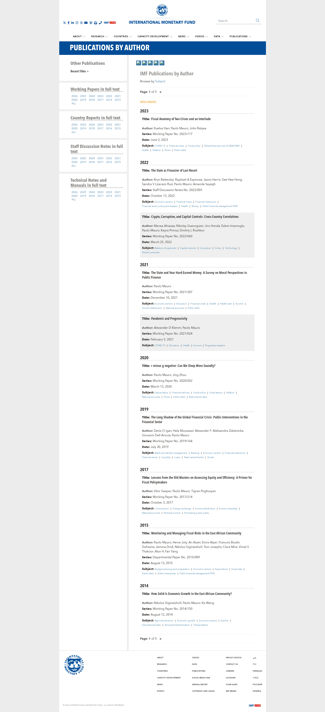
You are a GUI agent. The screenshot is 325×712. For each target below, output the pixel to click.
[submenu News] (188, 36)
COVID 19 (160, 146)
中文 (255, 664)
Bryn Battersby (164, 179)
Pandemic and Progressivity (169, 318)
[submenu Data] (222, 36)
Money (195, 206)
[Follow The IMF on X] (64, 22)
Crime (218, 248)
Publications (239, 37)
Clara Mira (230, 547)
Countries (121, 37)
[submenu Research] (106, 36)
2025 (83, 96)
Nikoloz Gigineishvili (188, 547)
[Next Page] (159, 91)
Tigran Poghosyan (203, 491)
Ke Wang (208, 603)
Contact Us (232, 664)
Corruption (205, 248)
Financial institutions (205, 202)
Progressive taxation (215, 346)
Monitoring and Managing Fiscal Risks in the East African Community (196, 533)
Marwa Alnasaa (164, 226)
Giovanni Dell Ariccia (156, 435)
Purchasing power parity (196, 513)
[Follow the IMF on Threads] (81, 22)
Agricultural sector (164, 621)
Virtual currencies (150, 252)
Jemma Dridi (164, 547)
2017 (100, 100)
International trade (151, 625)
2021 (118, 96)
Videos (199, 37)
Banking (195, 453)
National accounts (175, 308)
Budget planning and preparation (172, 569)
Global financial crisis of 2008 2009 (222, 146)
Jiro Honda (212, 226)
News (182, 37)
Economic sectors (164, 202)
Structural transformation (177, 625)
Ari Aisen (194, 542)
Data (217, 37)
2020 (74, 100)
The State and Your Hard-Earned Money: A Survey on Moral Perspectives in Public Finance (194, 275)
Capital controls (188, 248)
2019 (83, 100)
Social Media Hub (201, 677)
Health (145, 150)
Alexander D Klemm (167, 327)
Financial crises (176, 146)
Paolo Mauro (179, 128)
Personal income (172, 513)
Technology (231, 248)
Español (257, 691)
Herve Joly (180, 542)
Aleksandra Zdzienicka (228, 430)
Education (181, 304)
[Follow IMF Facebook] (69, 22)
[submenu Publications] (250, 36)
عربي (254, 657)
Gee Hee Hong (232, 179)
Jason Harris (212, 179)
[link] (138, 63)
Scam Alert (232, 684)
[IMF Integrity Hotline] (100, 22)
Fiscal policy (194, 146)
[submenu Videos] (206, 36)
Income (239, 304)
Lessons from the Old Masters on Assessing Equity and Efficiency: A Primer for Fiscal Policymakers (197, 480)
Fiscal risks (237, 569)
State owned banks (194, 457)
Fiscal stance (216, 393)
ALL (73, 103)
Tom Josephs (213, 547)
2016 (109, 100)
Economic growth (186, 621)
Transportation (201, 625)
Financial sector (150, 457)
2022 (109, 96)
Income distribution (152, 308)
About (77, 37)
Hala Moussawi (183, 430)
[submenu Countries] (130, 36)
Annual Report (200, 684)
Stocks (210, 457)
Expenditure (221, 569)
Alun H (159, 551)
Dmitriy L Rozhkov (192, 230)
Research (97, 37)
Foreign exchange (182, 509)
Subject (160, 81)
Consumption (162, 509)
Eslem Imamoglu (232, 226)
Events (160, 691)
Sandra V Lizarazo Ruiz (157, 184)
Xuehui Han (161, 128)
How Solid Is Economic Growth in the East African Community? (191, 593)
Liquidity (166, 457)
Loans (177, 457)
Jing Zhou (179, 375)
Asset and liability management (171, 453)
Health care (226, 304)
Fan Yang (171, 551)
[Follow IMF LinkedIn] (72, 22)
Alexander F (203, 430)
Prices (167, 150)
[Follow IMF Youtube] (86, 22)
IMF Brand (231, 691)
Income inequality (228, 509)
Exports (224, 621)
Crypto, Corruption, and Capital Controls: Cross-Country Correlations (195, 216)
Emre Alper (209, 542)
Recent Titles (78, 71)
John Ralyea (198, 128)
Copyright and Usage (203, 691)
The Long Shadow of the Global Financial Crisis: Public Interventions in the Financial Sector (195, 419)
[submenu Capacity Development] (171, 36)
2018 (92, 100)
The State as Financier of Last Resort (174, 170)
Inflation (157, 150)
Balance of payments (165, 248)
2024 (92, 96)
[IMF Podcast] (90, 22)
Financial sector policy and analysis (159, 206)
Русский (257, 684)
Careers (230, 671)
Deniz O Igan (163, 430)
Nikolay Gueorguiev (190, 226)
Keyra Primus (169, 230)
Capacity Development (153, 37)
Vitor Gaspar (162, 491)
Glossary (231, 677)
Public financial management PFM (220, 206)
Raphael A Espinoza (188, 179)
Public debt (180, 150)
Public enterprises (167, 574)
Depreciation (161, 393)
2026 (74, 96)
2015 (118, 100)
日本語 (255, 677)
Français (257, 671)
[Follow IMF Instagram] (77, 22)
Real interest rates (198, 397)
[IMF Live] (254, 705)
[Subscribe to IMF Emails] (95, 22)
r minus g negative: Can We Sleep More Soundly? (183, 365)
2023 (100, 96)
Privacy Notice (233, 657)
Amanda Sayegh (204, 184)
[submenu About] (84, 36)
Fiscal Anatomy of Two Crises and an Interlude (181, 118)
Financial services (181, 393)
